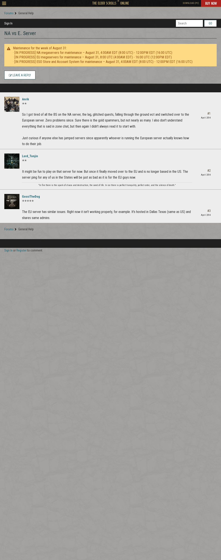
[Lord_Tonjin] (11, 161)
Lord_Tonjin (30, 156)
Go (210, 23)
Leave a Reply (21, 75)
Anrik (25, 99)
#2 (209, 170)
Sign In (8, 23)
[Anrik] (11, 104)
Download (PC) (191, 3)
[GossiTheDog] (11, 201)
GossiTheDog (31, 196)
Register (21, 250)
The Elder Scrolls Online (110, 3)
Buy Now (211, 3)
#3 (209, 211)
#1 (209, 113)
